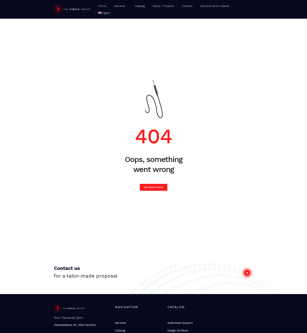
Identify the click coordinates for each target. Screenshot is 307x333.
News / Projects (163, 6)
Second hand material (214, 6)
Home (102, 6)
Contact (187, 6)
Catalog (140, 6)
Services (119, 6)
